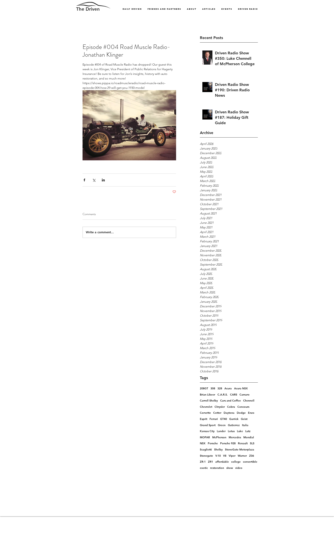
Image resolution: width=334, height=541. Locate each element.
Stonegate (206, 455)
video (238, 468)
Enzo (251, 413)
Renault (243, 443)
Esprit (203, 419)
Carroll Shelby (209, 400)
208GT (204, 388)
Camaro (244, 394)
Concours (243, 407)
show (229, 468)
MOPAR (205, 437)
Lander (221, 431)
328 (219, 388)
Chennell (248, 400)
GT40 (223, 419)
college (236, 461)
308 (212, 388)
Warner (242, 455)
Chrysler (220, 407)
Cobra (231, 407)
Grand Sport (208, 425)
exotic (204, 468)
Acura (228, 388)
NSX (202, 443)
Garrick (234, 419)
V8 (224, 455)
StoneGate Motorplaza (239, 449)
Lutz (247, 431)
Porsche (213, 443)
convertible (250, 461)
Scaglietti (206, 449)
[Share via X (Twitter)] (94, 180)
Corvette (205, 413)
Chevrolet (206, 407)
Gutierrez (234, 425)
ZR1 (210, 461)
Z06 (251, 455)
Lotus (231, 431)
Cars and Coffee (230, 400)
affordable (222, 461)
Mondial (248, 437)
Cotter (217, 413)
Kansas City (207, 431)
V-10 (218, 455)
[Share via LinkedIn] (103, 180)
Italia (245, 425)
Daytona (229, 413)
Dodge (241, 413)
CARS (233, 394)
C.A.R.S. (222, 394)
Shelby (218, 449)
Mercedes (235, 437)
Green (222, 425)
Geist (244, 419)
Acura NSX (241, 388)
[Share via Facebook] (84, 180)
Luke (240, 431)
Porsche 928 (228, 443)
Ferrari (214, 419)
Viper (232, 455)
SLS (252, 443)
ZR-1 (203, 461)
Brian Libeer (207, 394)
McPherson (219, 437)
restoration (217, 468)
